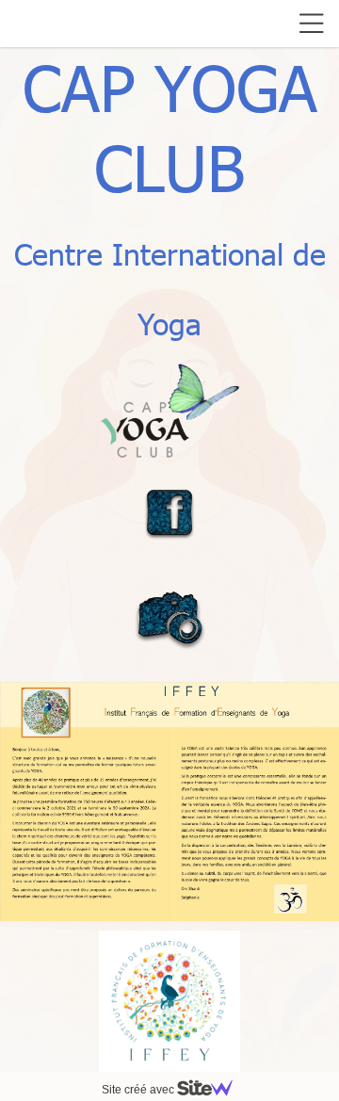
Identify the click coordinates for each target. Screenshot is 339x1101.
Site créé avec (139, 1089)
